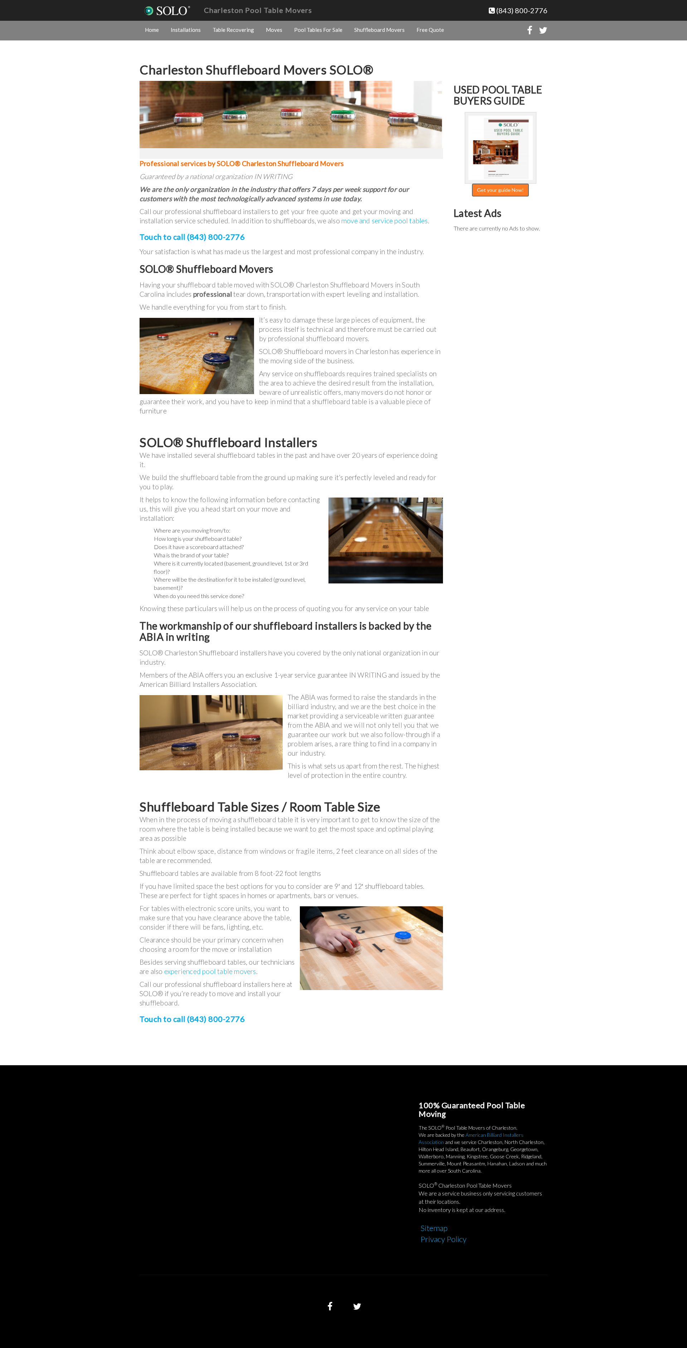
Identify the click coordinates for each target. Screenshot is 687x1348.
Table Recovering (233, 29)
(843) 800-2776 (521, 10)
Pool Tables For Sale (318, 29)
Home (152, 29)
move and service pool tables (384, 221)
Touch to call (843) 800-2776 (192, 237)
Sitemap (434, 1228)
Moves (274, 29)
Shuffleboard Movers (379, 29)
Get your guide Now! (500, 190)
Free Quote (430, 29)
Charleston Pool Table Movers (258, 10)
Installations (186, 29)
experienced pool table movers (210, 971)
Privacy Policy (443, 1239)
